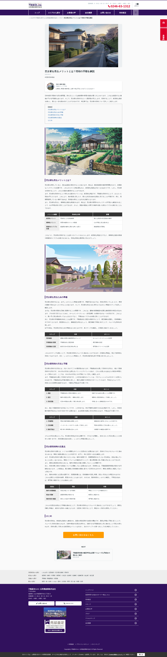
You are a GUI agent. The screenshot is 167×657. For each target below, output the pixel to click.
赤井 (81, 581)
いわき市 (44, 572)
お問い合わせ (105, 13)
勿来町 (69, 575)
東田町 (59, 575)
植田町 (44, 575)
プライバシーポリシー (83, 644)
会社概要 (88, 13)
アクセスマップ (90, 618)
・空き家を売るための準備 (55, 112)
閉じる (141, 654)
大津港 (64, 581)
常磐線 (44, 578)
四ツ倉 (73, 581)
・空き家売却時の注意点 (54, 117)
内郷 (77, 581)
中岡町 (53, 575)
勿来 (50, 581)
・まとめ (49, 120)
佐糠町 (74, 575)
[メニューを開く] (136, 12)
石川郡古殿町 (59, 572)
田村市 (67, 572)
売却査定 (122, 13)
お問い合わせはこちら (83, 535)
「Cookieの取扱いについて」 (116, 654)
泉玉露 (92, 575)
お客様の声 (71, 13)
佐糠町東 (81, 575)
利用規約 (71, 644)
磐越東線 (50, 578)
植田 (43, 581)
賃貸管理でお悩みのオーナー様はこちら (97, 594)
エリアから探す (54, 13)
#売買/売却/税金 (50, 77)
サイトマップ (96, 644)
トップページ (89, 590)
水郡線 (56, 578)
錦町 (48, 575)
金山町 (86, 575)
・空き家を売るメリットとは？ (56, 109)
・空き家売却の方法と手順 (55, 115)
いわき (54, 581)
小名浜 (64, 575)
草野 (68, 581)
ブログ (87, 613)
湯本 (59, 581)
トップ (37, 13)
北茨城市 (51, 572)
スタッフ (88, 604)
